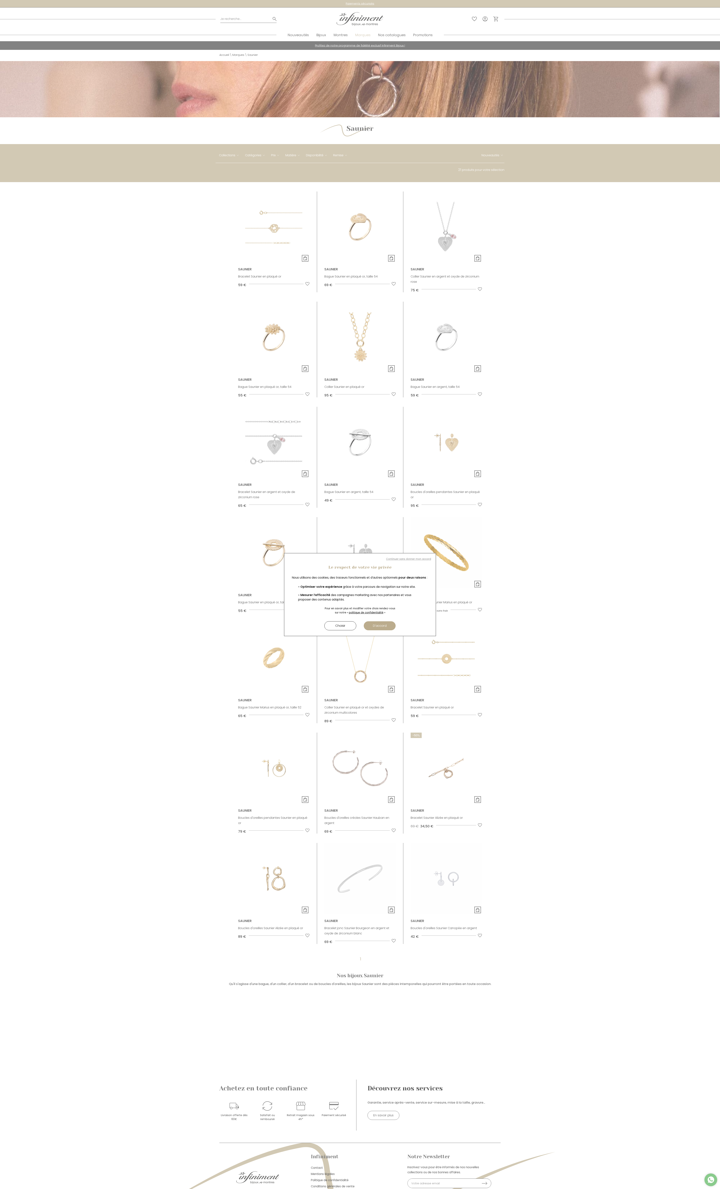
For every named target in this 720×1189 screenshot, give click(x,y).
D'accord (380, 626)
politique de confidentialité (366, 612)
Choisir (340, 626)
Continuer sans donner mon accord (408, 559)
